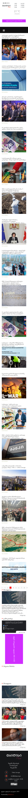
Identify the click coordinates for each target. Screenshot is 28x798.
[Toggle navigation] (3, 29)
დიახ (6, 625)
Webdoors (11, 794)
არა (6, 626)
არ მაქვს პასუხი (9, 628)
